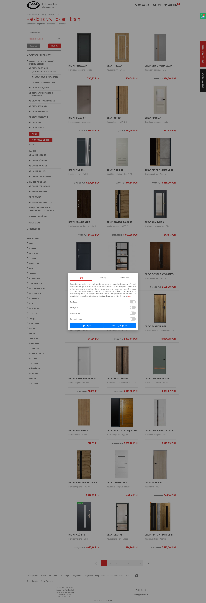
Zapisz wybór (86, 325)
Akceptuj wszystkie (119, 325)
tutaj (129, 296)
